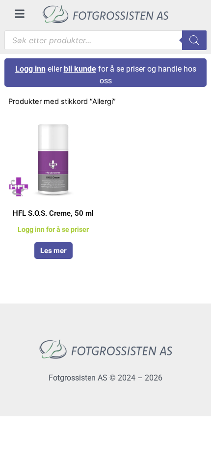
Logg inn (30, 69)
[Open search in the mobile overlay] (105, 40)
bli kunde (80, 69)
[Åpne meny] (19, 13)
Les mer (53, 250)
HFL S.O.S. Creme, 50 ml (53, 213)
